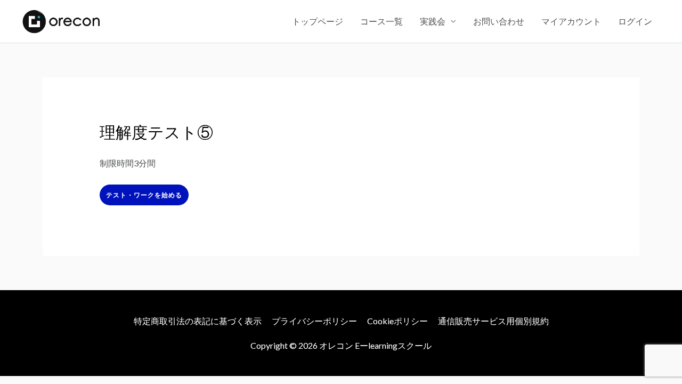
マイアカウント (571, 21)
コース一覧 (381, 21)
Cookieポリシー (397, 321)
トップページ (317, 21)
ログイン (635, 21)
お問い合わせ (498, 21)
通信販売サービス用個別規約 (493, 321)
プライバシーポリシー (314, 321)
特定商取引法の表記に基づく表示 (198, 321)
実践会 (432, 21)
